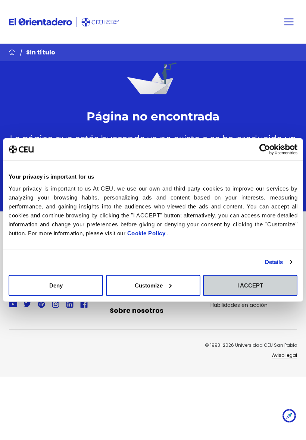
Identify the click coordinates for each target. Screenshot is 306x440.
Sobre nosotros (136, 310)
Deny (56, 285)
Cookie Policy (147, 233)
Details (274, 262)
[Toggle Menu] (289, 21)
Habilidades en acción (239, 305)
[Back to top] (289, 417)
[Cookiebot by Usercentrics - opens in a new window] (264, 149)
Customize (149, 285)
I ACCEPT (250, 285)
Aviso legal (284, 355)
